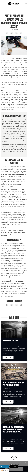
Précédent (10, 309)
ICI (8, 277)
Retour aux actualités (18, 11)
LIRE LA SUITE (8, 357)
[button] (26, 3)
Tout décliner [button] (14, 467)
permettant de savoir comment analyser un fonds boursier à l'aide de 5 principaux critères (13, 295)
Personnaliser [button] (4, 470)
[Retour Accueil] (14, 3)
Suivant (18, 309)
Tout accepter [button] (4, 467)
